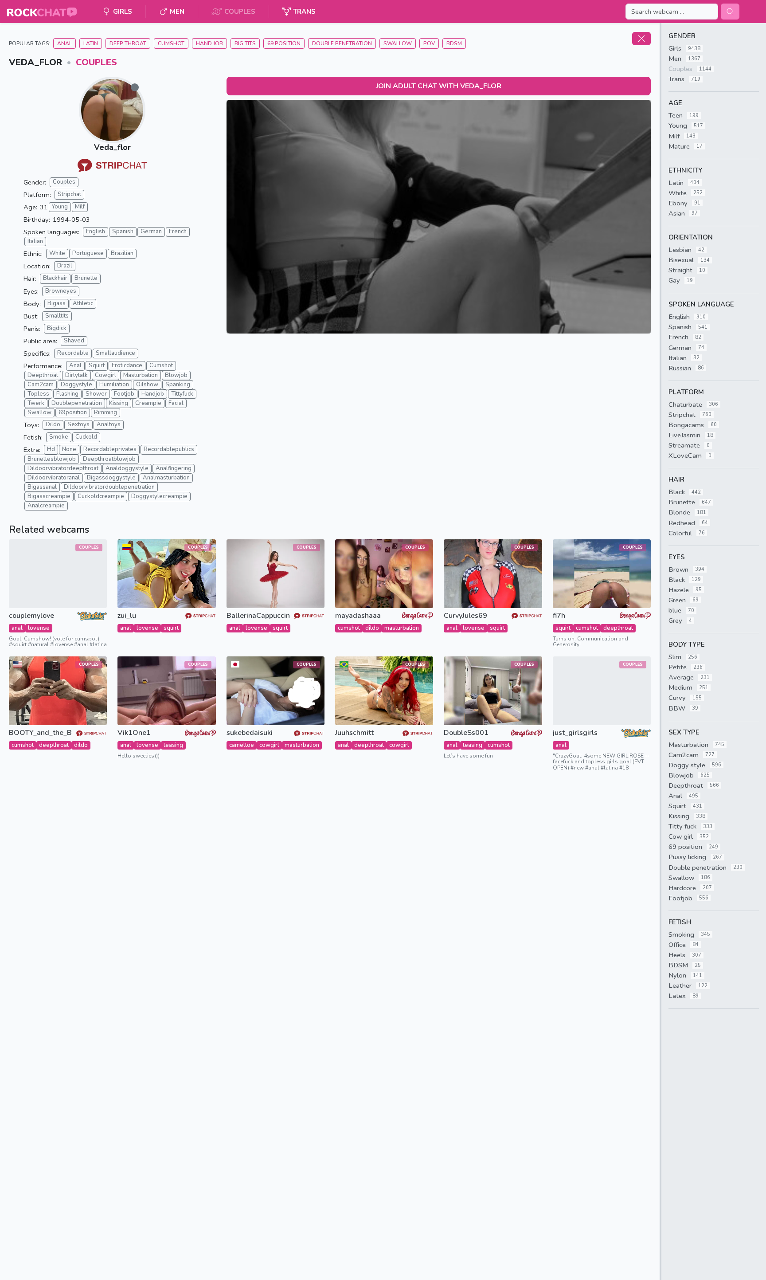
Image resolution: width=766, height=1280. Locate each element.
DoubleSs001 (466, 733)
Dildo (53, 424)
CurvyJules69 (465, 616)
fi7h (559, 616)
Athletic (83, 303)
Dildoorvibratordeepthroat (62, 468)
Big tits (245, 43)
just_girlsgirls (575, 733)
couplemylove (31, 616)
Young (60, 207)
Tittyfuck (182, 394)
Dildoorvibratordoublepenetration (109, 487)
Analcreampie (46, 506)
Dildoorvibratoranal (53, 478)
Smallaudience (115, 353)
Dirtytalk (76, 375)
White (57, 253)
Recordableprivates (110, 449)
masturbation (401, 628)
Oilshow (147, 385)
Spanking (177, 385)
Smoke (58, 437)
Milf (80, 207)
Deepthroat (42, 375)
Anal (64, 43)
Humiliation (114, 385)
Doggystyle (76, 385)
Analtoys (109, 424)
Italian (35, 241)
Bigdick (56, 328)
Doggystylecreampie (159, 496)
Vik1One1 (134, 733)
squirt (171, 628)
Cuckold (86, 437)
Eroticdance (127, 365)
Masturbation (140, 375)
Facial (176, 403)
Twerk (35, 403)
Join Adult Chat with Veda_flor (438, 86)
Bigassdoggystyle (111, 478)
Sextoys (78, 424)
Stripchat (69, 194)
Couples (96, 62)
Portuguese (88, 253)
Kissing (118, 403)
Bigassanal (42, 487)
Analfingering (174, 468)
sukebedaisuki (250, 733)
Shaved (74, 341)
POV (429, 43)
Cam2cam (40, 385)
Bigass (56, 303)
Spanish (122, 232)
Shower (96, 394)
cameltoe (241, 745)
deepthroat (618, 628)
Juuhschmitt (354, 733)
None (69, 449)
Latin (90, 43)
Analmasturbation (166, 478)
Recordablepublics (169, 449)
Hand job (209, 43)
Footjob (124, 394)
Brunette (86, 278)
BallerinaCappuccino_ (258, 616)
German (151, 232)
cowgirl (269, 745)
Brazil (64, 266)
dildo (372, 628)
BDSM (454, 43)
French (178, 232)
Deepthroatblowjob (109, 459)
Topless (38, 394)
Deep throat (127, 43)
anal (17, 628)
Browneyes (60, 291)
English (95, 232)
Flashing (67, 394)
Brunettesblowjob (51, 459)
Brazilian (122, 253)
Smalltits (57, 316)
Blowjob (176, 375)
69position (73, 412)
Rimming (105, 412)
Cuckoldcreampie (101, 496)
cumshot (349, 628)
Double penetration (342, 43)
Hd (51, 449)
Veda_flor (112, 147)
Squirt (97, 365)
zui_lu (126, 616)
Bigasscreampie (48, 496)
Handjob (152, 394)
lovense (39, 628)
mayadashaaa (358, 616)
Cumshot (171, 43)
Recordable (73, 353)
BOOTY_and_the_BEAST (40, 733)
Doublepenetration (76, 403)
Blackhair (55, 278)
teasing (173, 745)
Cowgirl (105, 375)
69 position (284, 43)
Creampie (148, 403)
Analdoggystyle (127, 468)
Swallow (397, 43)
